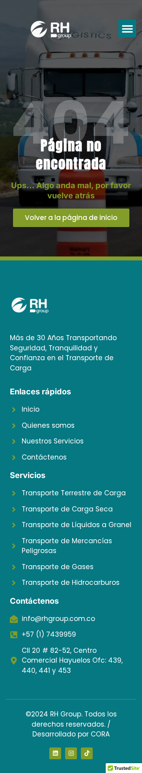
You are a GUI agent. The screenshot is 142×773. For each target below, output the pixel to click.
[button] (127, 28)
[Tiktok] (87, 753)
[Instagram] (71, 753)
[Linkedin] (55, 753)
